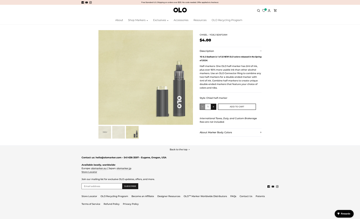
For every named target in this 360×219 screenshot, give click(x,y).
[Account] (269, 10)
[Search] (258, 10)
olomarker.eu (99, 168)
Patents (260, 196)
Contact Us (246, 196)
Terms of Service (91, 204)
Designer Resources (168, 196)
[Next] (189, 77)
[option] (145, 77)
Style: (203, 98)
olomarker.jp (124, 168)
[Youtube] (86, 2)
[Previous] (103, 77)
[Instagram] (90, 2)
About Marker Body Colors (216, 132)
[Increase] (213, 107)
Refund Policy (112, 204)
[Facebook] (83, 2)
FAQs (233, 196)
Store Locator (89, 172)
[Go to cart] (275, 10)
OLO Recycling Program (114, 196)
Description (207, 51)
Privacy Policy (131, 204)
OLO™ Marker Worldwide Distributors (205, 196)
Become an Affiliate (142, 196)
